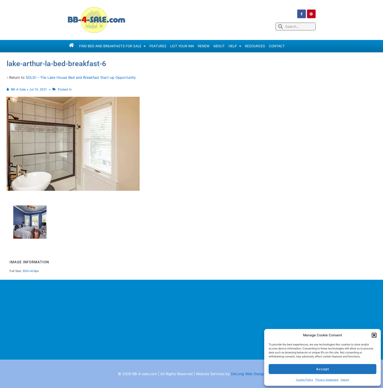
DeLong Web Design (248, 374)
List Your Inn (182, 46)
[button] (374, 335)
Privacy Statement (326, 379)
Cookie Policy (304, 379)
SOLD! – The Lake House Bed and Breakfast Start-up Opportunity (81, 77)
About (219, 46)
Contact (277, 46)
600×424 (29, 271)
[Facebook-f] (301, 14)
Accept (322, 369)
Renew (203, 46)
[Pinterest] (311, 14)
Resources (255, 46)
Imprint (345, 379)
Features (157, 46)
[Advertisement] (191, 320)
